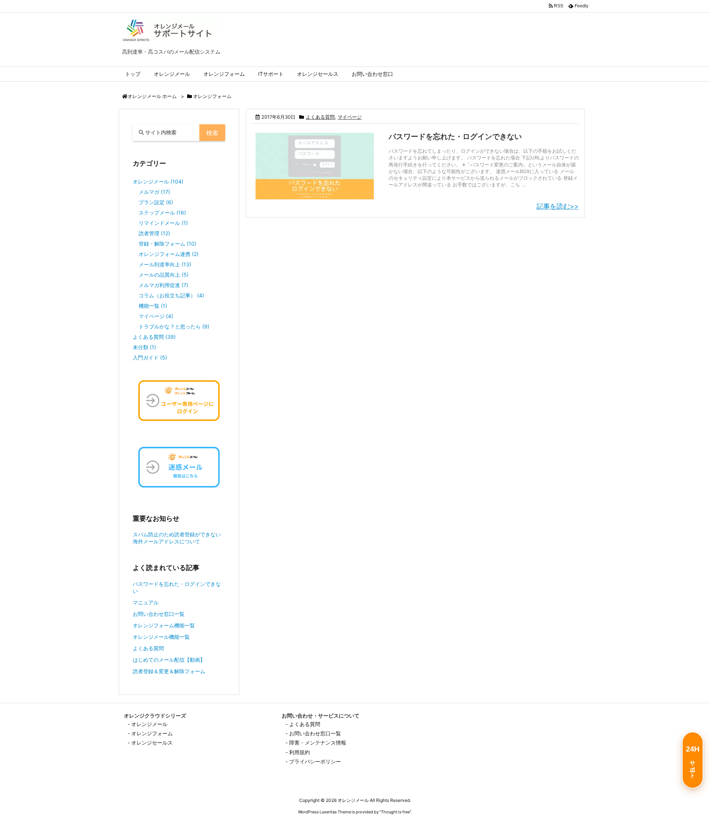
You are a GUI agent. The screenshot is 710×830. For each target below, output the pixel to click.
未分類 (144, 347)
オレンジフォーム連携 (169, 254)
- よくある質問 (302, 724)
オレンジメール (158, 181)
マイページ (350, 117)
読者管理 (154, 233)
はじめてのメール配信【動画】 (169, 660)
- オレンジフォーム (150, 733)
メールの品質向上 (164, 274)
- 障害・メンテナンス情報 (315, 742)
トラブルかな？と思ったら (174, 326)
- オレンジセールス (150, 742)
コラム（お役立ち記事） (171, 295)
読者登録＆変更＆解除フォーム (169, 671)
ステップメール (162, 212)
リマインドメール (163, 223)
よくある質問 (320, 117)
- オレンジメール (148, 724)
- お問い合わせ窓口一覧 (313, 733)
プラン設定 (156, 202)
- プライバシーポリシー (313, 761)
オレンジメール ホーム (152, 96)
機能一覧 (153, 306)
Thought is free (395, 811)
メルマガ (154, 192)
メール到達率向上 (165, 264)
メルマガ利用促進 (163, 285)
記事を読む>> (558, 206)
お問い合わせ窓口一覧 (159, 614)
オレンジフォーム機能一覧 (164, 625)
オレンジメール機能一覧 (161, 637)
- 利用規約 (297, 752)
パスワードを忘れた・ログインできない (455, 136)
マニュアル (146, 602)
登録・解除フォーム (167, 243)
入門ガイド (150, 357)
